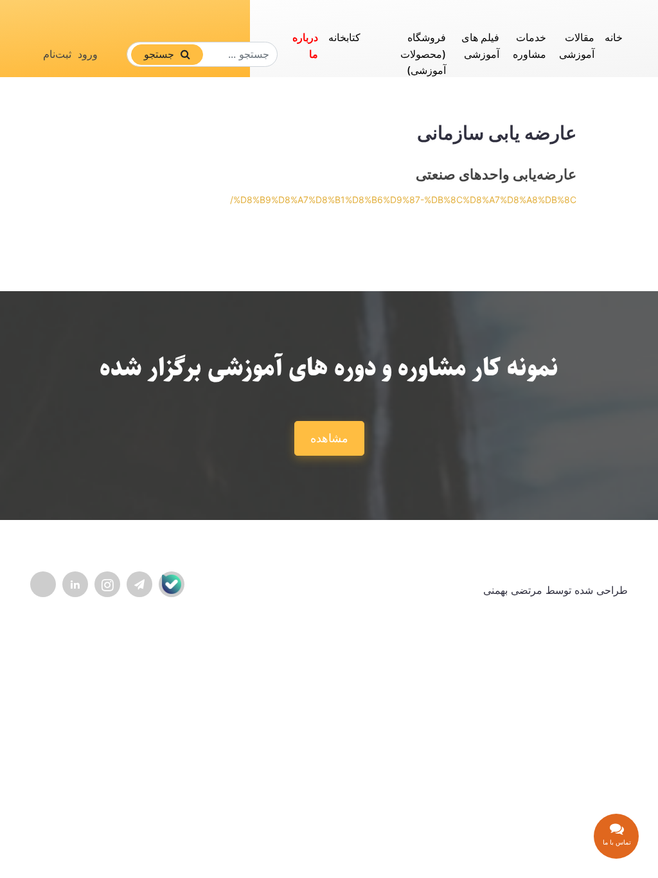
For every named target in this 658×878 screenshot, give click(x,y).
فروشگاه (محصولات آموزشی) (423, 53)
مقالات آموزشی (576, 45)
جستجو (160, 54)
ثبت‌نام (57, 54)
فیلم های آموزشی (480, 45)
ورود (88, 54)
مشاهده (329, 438)
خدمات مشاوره (529, 45)
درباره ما (305, 45)
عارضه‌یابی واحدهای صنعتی (496, 174)
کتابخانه (344, 37)
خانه (614, 37)
